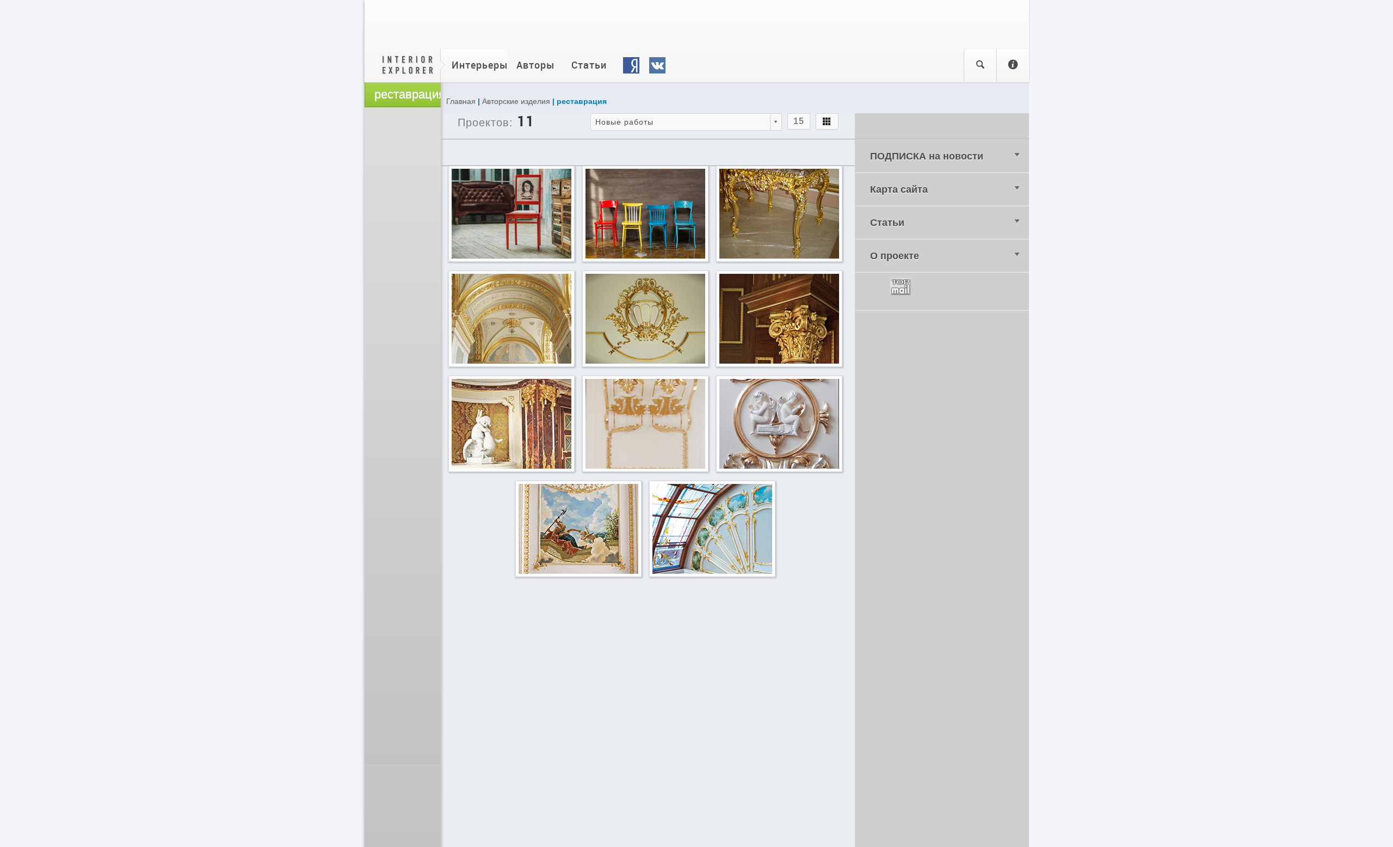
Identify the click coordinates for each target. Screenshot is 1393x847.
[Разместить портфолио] (1012, 65)
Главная (461, 101)
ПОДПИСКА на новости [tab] (926, 156)
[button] (686, 122)
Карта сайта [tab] (899, 189)
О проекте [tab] (894, 255)
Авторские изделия (516, 101)
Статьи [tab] (887, 222)
